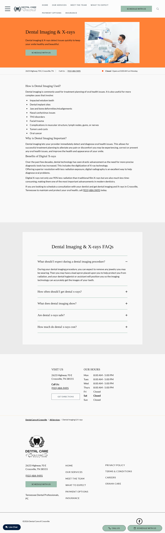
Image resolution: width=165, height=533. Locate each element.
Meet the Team (79, 5)
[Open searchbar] (157, 8)
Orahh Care (113, 483)
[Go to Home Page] (25, 9)
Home (45, 5)
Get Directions (66, 396)
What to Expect (99, 5)
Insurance (71, 13)
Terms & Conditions (118, 471)
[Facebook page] (139, 521)
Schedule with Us (136, 9)
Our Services (59, 5)
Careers (110, 477)
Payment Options (51, 13)
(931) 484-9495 (74, 71)
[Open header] (7, 8)
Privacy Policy (115, 465)
